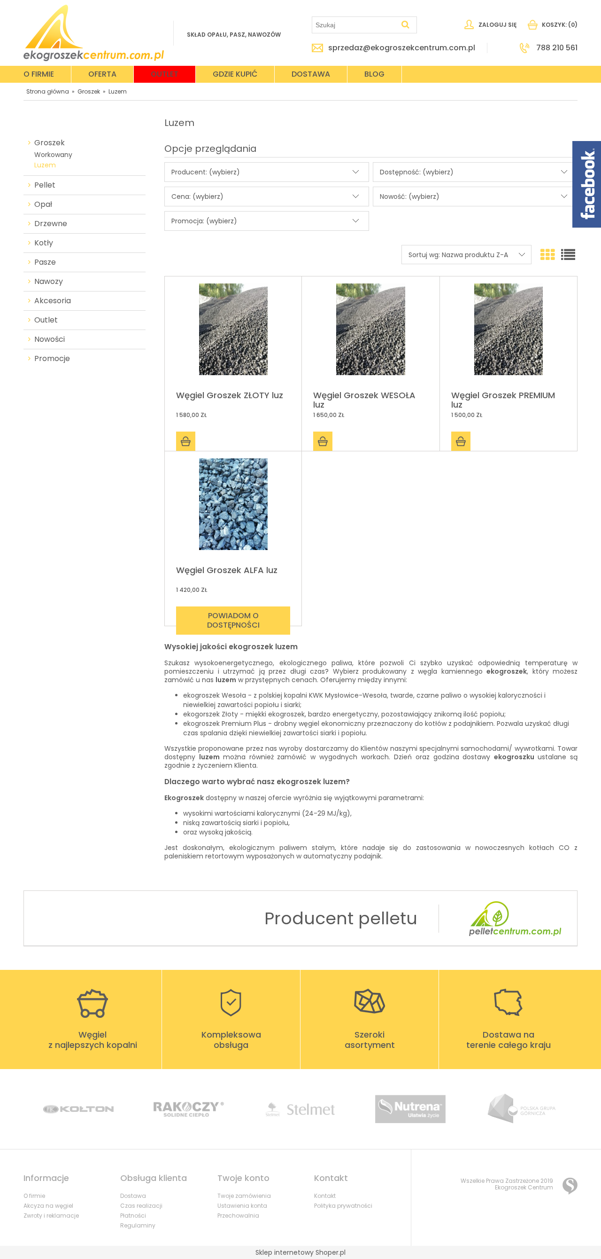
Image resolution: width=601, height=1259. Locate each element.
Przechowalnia (238, 1215)
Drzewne (50, 224)
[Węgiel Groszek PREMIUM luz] (508, 334)
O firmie (34, 1195)
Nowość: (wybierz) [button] (409, 196)
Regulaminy (137, 1225)
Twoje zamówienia (244, 1195)
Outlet (46, 320)
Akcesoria (52, 301)
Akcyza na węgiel (48, 1205)
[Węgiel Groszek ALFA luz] (233, 508)
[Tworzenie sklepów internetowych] (570, 1186)
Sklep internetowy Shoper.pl (300, 1252)
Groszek (49, 143)
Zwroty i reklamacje (51, 1215)
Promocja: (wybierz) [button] (204, 221)
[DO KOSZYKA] (185, 441)
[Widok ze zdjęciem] (547, 255)
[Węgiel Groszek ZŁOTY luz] (233, 334)
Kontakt (325, 1195)
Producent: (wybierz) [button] (205, 172)
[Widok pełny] (568, 255)
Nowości (49, 339)
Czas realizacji (141, 1205)
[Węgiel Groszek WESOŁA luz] (370, 334)
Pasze (45, 262)
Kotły (43, 243)
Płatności (133, 1215)
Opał (43, 204)
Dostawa (133, 1195)
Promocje (52, 358)
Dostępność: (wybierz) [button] (417, 172)
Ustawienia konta (242, 1205)
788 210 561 (557, 48)
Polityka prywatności (343, 1205)
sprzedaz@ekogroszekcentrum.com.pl (401, 48)
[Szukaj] (405, 25)
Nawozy (48, 281)
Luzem (45, 165)
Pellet (44, 185)
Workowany (53, 154)
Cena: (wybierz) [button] (197, 196)
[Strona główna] (93, 33)
